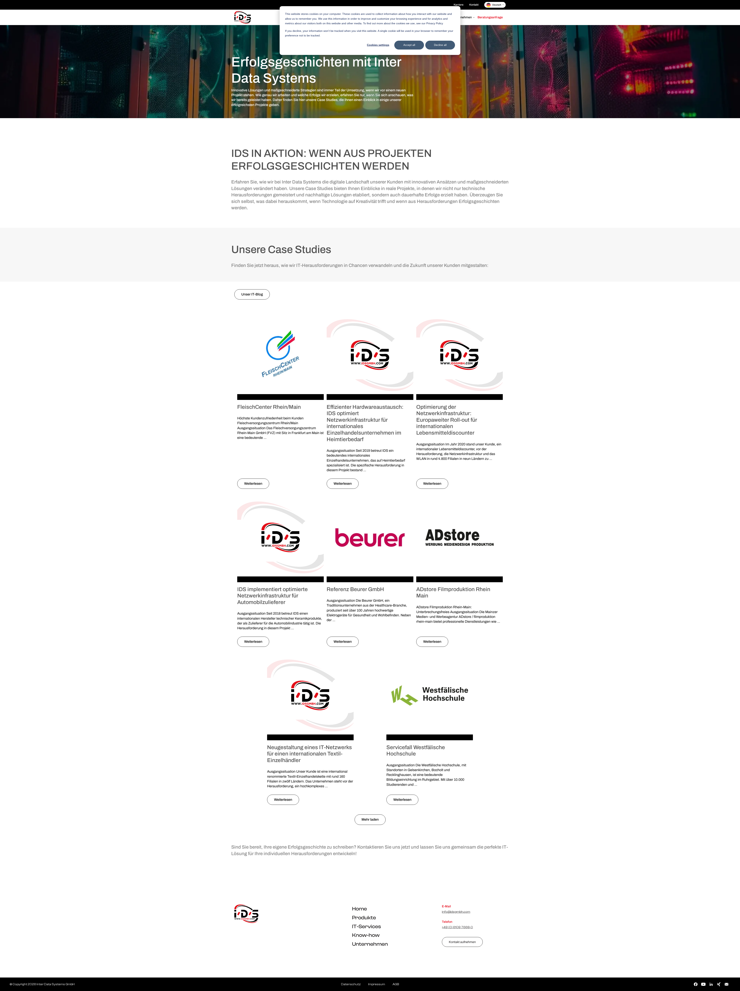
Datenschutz (351, 984)
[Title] (242, 17)
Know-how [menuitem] (366, 935)
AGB (396, 984)
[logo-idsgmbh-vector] (246, 913)
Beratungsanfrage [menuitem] (490, 17)
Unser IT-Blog (252, 294)
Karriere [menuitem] (458, 4)
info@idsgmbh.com (456, 912)
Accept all (409, 44)
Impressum (376, 984)
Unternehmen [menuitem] (462, 17)
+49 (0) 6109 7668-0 (457, 927)
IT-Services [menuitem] (366, 927)
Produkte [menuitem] (364, 918)
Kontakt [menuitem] (473, 4)
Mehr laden (370, 819)
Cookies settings (378, 44)
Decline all (440, 44)
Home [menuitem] (359, 909)
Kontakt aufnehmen (462, 942)
